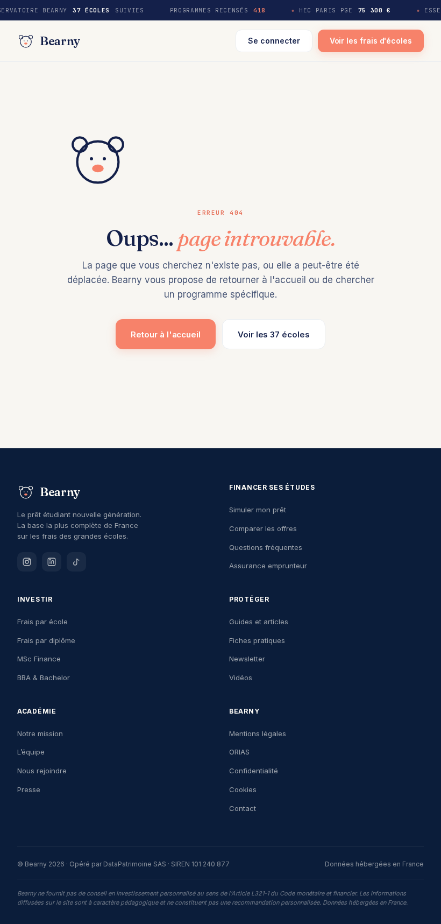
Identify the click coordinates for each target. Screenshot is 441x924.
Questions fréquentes (265, 547)
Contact (242, 808)
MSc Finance (39, 658)
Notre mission (40, 733)
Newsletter (247, 658)
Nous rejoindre (42, 770)
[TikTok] (76, 562)
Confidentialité (253, 770)
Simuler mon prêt (257, 509)
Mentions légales (257, 733)
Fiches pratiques (257, 640)
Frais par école (42, 621)
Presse (28, 789)
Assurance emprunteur (268, 565)
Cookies (243, 789)
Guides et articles (258, 621)
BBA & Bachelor (43, 677)
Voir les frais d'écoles (371, 40)
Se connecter (274, 40)
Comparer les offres (263, 528)
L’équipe (31, 751)
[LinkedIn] (51, 562)
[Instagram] (27, 562)
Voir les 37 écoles (274, 334)
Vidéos (240, 677)
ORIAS (239, 751)
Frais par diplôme (46, 640)
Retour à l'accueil (166, 334)
